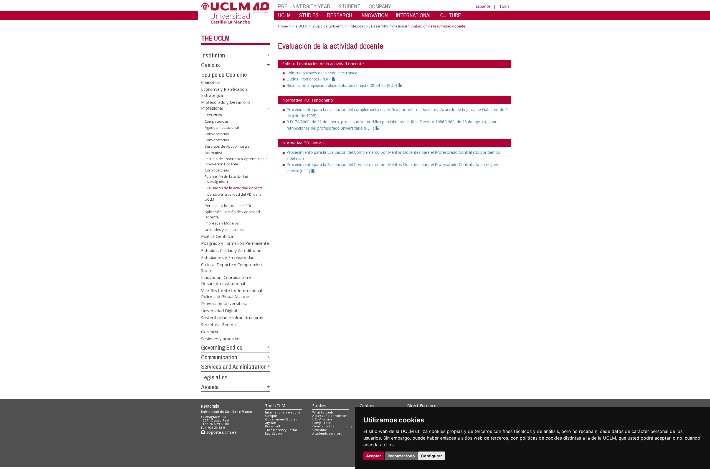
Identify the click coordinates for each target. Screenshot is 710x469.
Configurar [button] (431, 455)
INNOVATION (374, 15)
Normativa (213, 152)
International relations (282, 412)
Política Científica (217, 236)
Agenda (210, 387)
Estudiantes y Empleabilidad (228, 257)
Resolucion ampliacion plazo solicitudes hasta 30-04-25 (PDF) (342, 85)
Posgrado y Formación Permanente (235, 243)
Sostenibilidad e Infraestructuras (232, 317)
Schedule (319, 430)
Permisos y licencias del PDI (228, 205)
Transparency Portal (281, 430)
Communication (219, 357)
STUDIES (309, 15)
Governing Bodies (221, 347)
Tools (504, 6)
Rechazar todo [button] (401, 455)
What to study (323, 412)
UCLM (284, 15)
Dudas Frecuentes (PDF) (309, 79)
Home (283, 26)
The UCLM (215, 38)
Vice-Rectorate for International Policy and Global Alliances (231, 293)
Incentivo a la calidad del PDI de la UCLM (233, 196)
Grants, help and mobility (332, 426)
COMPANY (380, 6)
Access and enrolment (330, 415)
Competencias (217, 121)
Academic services (327, 433)
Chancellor (210, 82)
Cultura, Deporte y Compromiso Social (231, 267)
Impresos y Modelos (222, 223)
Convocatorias (217, 133)
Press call (272, 426)
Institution (213, 55)
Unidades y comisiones (224, 229)
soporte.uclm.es (221, 432)
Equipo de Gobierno (224, 74)
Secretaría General (219, 324)
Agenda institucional (222, 127)
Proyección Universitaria (224, 303)
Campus (210, 65)
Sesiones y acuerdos (220, 338)
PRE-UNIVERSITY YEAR (304, 6)
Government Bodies (281, 419)
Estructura (213, 114)
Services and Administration (234, 366)
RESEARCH (339, 15)
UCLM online (322, 419)
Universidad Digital (219, 310)
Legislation (214, 377)
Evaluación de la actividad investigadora (226, 179)
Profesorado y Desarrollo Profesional (377, 26)
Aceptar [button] (373, 455)
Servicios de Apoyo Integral (227, 146)
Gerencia (209, 331)
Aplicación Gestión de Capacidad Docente (232, 214)
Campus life (321, 423)
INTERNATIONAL (414, 15)
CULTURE (450, 15)
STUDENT (349, 6)
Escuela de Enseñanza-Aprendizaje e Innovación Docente (236, 161)
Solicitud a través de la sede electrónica (321, 72)
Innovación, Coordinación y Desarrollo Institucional (226, 280)
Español (483, 6)
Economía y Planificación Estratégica (224, 92)
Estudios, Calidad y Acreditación (231, 250)
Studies (319, 405)
